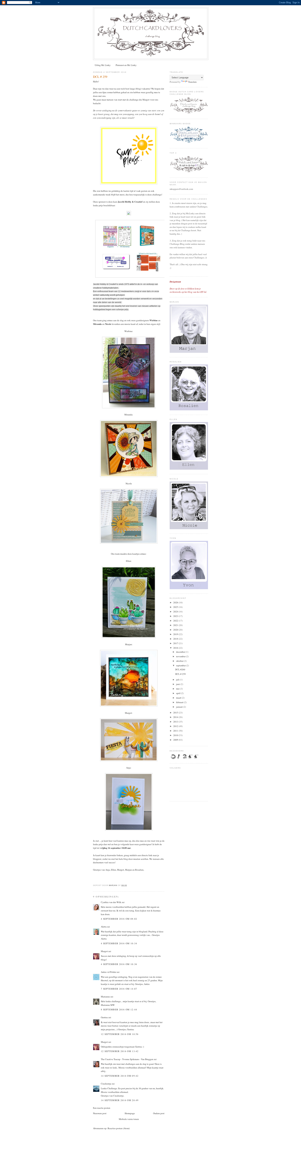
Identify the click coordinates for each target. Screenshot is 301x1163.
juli (178, 679)
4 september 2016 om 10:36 (119, 964)
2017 (176, 643)
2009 (176, 739)
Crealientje (106, 1083)
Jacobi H (122, 201)
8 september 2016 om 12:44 (119, 1009)
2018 (176, 638)
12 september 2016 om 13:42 (120, 1051)
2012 (176, 726)
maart (179, 697)
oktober (180, 660)
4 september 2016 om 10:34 (119, 943)
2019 (176, 634)
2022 (176, 620)
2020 (176, 629)
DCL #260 (180, 669)
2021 (176, 625)
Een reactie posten (101, 1107)
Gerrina (104, 1017)
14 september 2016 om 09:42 (120, 1075)
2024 (176, 611)
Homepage (130, 1113)
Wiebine (128, 331)
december (181, 651)
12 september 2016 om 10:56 (120, 1034)
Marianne (105, 996)
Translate (192, 81)
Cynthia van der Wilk (111, 902)
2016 (176, 647)
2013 (176, 721)
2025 (176, 607)
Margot (104, 951)
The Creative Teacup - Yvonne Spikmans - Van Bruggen (127, 1059)
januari (179, 706)
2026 (176, 602)
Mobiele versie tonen (129, 1119)
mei (178, 688)
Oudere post (158, 1113)
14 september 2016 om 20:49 (120, 1100)
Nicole (129, 483)
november (181, 656)
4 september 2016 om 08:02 (119, 918)
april (178, 693)
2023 (176, 616)
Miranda (128, 414)
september (181, 665)
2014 (176, 717)
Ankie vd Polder (108, 972)
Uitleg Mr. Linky (103, 65)
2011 (176, 730)
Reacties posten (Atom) (119, 1128)
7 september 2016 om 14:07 (119, 988)
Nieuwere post (99, 1113)
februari (180, 702)
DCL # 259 (180, 674)
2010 (176, 735)
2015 (176, 712)
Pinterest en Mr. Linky (126, 65)
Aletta (104, 926)
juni (178, 684)
